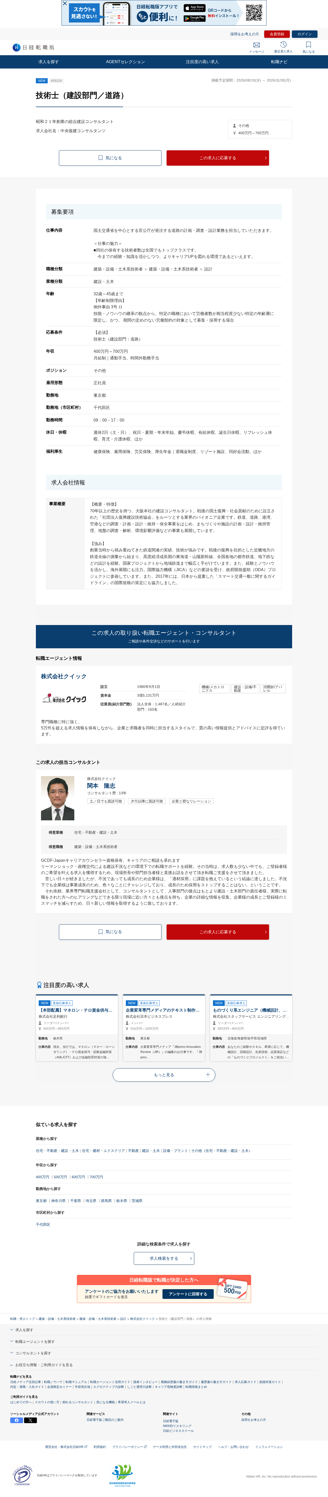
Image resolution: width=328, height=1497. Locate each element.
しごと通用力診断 (139, 1387)
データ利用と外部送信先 (170, 1447)
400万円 (42, 1177)
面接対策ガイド (270, 1382)
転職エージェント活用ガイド (110, 1382)
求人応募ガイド (245, 1382)
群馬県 (106, 1201)
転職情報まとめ (196, 1387)
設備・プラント (175, 1151)
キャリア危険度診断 (168, 1387)
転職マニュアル (76, 1382)
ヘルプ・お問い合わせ (233, 1447)
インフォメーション (269, 1447)
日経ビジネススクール (178, 1431)
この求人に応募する (217, 158)
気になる (309, 51)
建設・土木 (151, 1151)
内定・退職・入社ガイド (27, 1387)
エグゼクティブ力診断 (108, 1387)
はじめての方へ (21, 1402)
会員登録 (277, 34)
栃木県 (121, 1201)
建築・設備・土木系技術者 (57, 1319)
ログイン (305, 34)
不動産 (133, 1151)
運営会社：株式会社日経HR (64, 1447)
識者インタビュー (145, 1382)
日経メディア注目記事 (25, 1382)
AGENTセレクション (125, 62)
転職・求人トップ (22, 1319)
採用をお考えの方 (244, 34)
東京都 (41, 1201)
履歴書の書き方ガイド (216, 1382)
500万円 (60, 1177)
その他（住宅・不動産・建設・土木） (221, 1151)
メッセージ (256, 51)
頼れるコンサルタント (78, 1402)
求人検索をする (164, 1258)
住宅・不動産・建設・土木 (57, 1151)
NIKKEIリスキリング (177, 1426)
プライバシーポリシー (128, 1447)
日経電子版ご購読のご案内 (105, 1420)
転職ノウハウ (53, 1382)
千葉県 (75, 1201)
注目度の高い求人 (202, 62)
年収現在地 (82, 1387)
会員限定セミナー (59, 1387)
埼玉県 (91, 1201)
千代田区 (43, 1224)
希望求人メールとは (132, 1402)
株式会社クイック (142, 1319)
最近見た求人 (283, 51)
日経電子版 (170, 1421)
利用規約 (100, 1447)
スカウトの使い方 (47, 1402)
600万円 (78, 1177)
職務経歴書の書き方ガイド (179, 1382)
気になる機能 (105, 1402)
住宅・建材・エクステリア (103, 1151)
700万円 (96, 1177)
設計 (123, 1319)
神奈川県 (58, 1201)
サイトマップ (202, 1447)
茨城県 (137, 1201)
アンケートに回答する (188, 1294)
